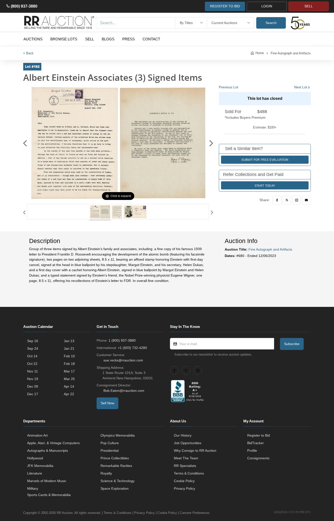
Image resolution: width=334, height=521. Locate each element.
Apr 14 (69, 386)
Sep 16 (32, 341)
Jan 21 (69, 348)
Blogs (108, 39)
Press (128, 39)
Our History (182, 435)
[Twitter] (286, 200)
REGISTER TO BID (225, 6)
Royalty (106, 473)
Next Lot (300, 87)
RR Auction (65, 513)
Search (271, 23)
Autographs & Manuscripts (47, 450)
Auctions (33, 39)
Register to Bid (258, 435)
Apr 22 (69, 394)
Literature (34, 473)
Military (32, 488)
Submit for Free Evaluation (265, 160)
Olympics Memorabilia (117, 435)
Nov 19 (32, 379)
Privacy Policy (184, 488)
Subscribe (292, 344)
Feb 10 (69, 356)
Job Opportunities (187, 443)
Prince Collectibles (114, 458)
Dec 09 (32, 386)
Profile (252, 450)
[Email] (306, 200)
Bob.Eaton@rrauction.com (123, 391)
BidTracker (255, 443)
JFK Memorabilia (40, 466)
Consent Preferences (195, 513)
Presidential (109, 450)
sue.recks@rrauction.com (123, 360)
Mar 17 (69, 371)
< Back (28, 53)
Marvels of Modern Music (46, 481)
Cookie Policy (184, 481)
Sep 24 (32, 348)
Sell (89, 39)
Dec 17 (32, 394)
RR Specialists (185, 466)
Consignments (258, 458)
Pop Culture (109, 443)
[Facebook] (277, 200)
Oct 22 (32, 364)
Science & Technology (117, 481)
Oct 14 (32, 356)
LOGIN (266, 6)
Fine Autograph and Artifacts (291, 53)
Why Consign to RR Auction (195, 450)
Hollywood (35, 458)
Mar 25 (69, 379)
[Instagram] (296, 200)
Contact (151, 39)
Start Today (265, 185)
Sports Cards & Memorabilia (49, 495)
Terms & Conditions (189, 473)
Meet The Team (186, 458)
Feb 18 (69, 364)
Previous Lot (228, 87)
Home (260, 53)
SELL (308, 6)
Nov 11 (32, 371)
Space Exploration (114, 488)
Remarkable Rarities (116, 466)
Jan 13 (69, 341)
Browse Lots (63, 39)
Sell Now (107, 403)
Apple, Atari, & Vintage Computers (53, 443)
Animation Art (37, 435)
